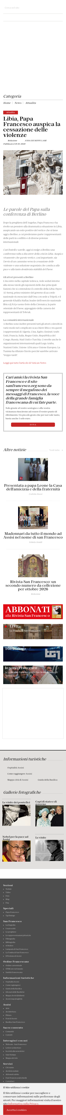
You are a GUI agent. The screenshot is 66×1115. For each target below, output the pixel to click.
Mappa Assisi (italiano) (15, 995)
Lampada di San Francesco (17, 949)
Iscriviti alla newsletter (15, 1051)
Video (8, 892)
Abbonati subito (12, 1074)
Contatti (9, 1035)
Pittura (8, 1015)
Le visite (40, 837)
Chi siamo (10, 1067)
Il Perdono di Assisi (13, 956)
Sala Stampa (11, 1055)
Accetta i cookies (16, 1109)
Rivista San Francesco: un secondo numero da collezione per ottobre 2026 (33, 585)
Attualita (30, 102)
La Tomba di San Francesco (17, 952)
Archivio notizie (12, 1071)
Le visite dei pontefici (16, 802)
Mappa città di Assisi (17, 780)
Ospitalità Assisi (15, 767)
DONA (33, 425)
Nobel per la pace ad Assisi (15, 838)
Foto (7, 896)
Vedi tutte (56, 450)
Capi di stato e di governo (46, 802)
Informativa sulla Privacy (23, 1103)
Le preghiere (11, 932)
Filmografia (10, 939)
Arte (7, 1008)
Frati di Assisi (11, 1019)
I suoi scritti (10, 928)
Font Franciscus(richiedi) (16, 1078)
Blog (7, 899)
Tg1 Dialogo (10, 916)
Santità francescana (14, 972)
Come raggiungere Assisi (19, 774)
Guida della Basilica (47, 780)
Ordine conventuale (14, 965)
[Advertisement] (33, 58)
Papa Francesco (12, 912)
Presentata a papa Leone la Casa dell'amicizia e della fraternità (33, 487)
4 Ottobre (9, 946)
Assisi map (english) (14, 999)
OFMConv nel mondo (14, 969)
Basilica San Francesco (15, 1022)
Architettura (11, 1012)
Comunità (10, 1031)
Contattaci (10, 1081)
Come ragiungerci (13, 985)
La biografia (10, 925)
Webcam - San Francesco (16, 1044)
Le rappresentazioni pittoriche (18, 935)
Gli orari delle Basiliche (15, 992)
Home (7, 102)
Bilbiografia (10, 942)
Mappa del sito (12, 1058)
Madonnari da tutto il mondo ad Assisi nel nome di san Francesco (33, 535)
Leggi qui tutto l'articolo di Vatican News (24, 362)
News (17, 102)
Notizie (9, 889)
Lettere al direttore (13, 1048)
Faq (7, 903)
